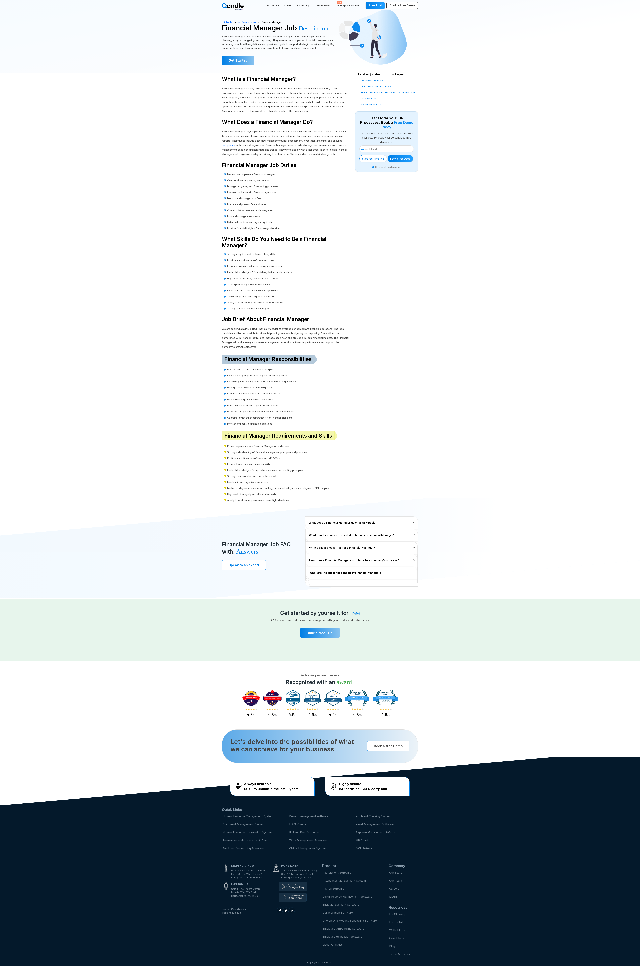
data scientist (368, 98)
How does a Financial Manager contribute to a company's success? (354, 560)
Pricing (288, 5)
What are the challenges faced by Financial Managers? (346, 572)
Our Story (395, 872)
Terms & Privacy (399, 954)
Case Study (396, 938)
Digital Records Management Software (347, 896)
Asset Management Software (375, 824)
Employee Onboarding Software (243, 848)
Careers (394, 888)
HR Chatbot (364, 840)
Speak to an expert (244, 565)
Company (303, 5)
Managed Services (348, 4)
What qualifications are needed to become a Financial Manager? (352, 535)
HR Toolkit (228, 22)
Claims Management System (307, 848)
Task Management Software (341, 904)
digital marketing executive (376, 86)
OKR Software (365, 848)
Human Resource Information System (247, 832)
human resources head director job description (388, 92)
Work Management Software (308, 840)
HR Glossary (397, 914)
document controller (372, 80)
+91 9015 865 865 (232, 913)
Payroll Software (333, 888)
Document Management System (243, 824)
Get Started (238, 60)
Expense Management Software (376, 832)
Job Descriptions (246, 22)
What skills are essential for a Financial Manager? (342, 547)
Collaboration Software (338, 912)
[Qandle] (293, 886)
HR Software (297, 824)
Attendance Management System (344, 880)
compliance (228, 145)
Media (393, 896)
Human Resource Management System (248, 816)
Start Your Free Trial (373, 158)
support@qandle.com (234, 909)
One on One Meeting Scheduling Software (350, 920)
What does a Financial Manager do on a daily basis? (343, 522)
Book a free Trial (320, 633)
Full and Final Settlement (305, 832)
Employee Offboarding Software (343, 928)
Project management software (308, 816)
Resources (323, 5)
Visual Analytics (333, 944)
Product (272, 5)
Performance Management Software (246, 840)
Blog (392, 946)
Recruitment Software (337, 872)
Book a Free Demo (400, 158)
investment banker (371, 104)
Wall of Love (397, 930)
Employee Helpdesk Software (343, 936)
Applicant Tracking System (373, 816)
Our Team (395, 880)
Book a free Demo (388, 746)
